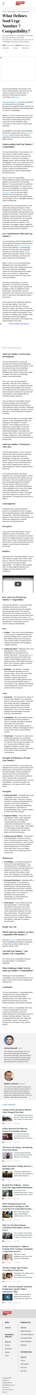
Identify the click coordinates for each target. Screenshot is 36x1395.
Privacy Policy (5, 1387)
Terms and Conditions (7, 1389)
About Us (4, 1392)
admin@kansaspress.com (8, 1385)
